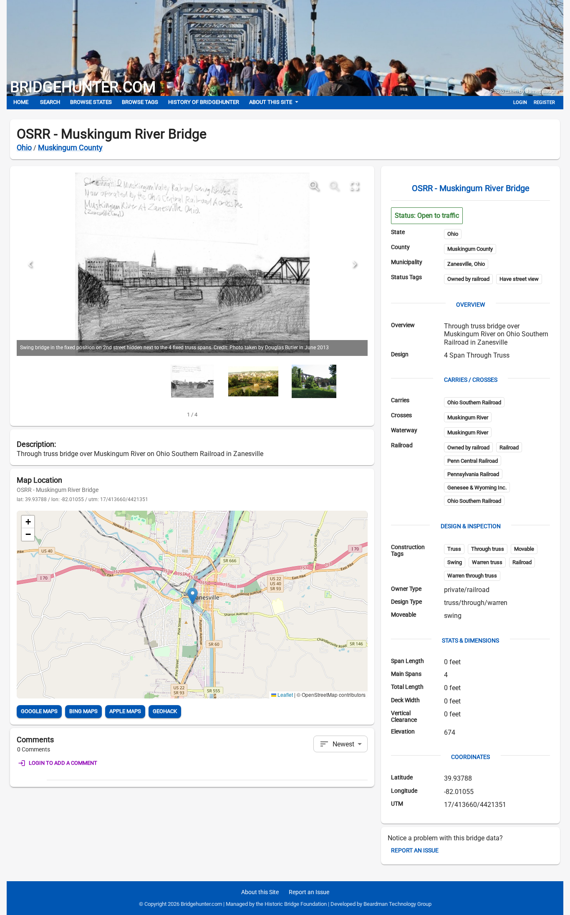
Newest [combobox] (343, 744)
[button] (192, 596)
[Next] (354, 264)
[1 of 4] (192, 381)
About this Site (270, 102)
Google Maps (39, 711)
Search (50, 102)
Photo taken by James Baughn (525, 91)
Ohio (24, 148)
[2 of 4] (253, 381)
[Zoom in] (314, 186)
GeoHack (165, 711)
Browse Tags (140, 102)
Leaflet (284, 694)
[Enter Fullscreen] (354, 186)
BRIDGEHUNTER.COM (83, 87)
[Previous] (30, 264)
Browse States (91, 102)
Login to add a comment (63, 763)
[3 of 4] (314, 381)
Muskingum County (70, 148)
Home (20, 102)
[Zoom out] (334, 186)
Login (520, 102)
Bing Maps (83, 711)
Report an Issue (415, 850)
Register (544, 102)
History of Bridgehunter (203, 102)
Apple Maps (125, 711)
